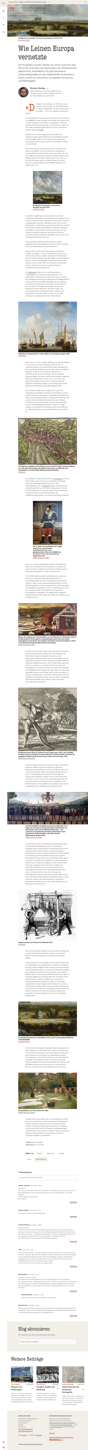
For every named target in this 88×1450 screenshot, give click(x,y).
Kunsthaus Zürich (24, 40)
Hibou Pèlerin (15, 1384)
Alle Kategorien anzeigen (56, 1439)
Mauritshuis (22, 356)
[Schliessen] (85, 2)
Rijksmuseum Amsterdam (26, 758)
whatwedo (39, 1435)
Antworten (73, 1202)
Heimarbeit (46, 485)
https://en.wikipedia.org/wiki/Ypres (28, 1196)
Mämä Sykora (41, 1384)
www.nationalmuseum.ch (25, 1431)
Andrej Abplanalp (68, 1384)
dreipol (25, 1435)
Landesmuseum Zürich (55, 1422)
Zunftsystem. (58, 478)
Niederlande (32, 272)
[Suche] (3, 3)
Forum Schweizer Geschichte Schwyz (61, 1424)
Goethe (41, 130)
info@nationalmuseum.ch (25, 1429)
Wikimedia (21, 472)
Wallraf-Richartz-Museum (26, 1112)
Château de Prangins (68, 1422)
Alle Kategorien (41, 1159)
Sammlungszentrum (56, 1427)
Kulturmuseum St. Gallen (41, 558)
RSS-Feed (52, 1433)
